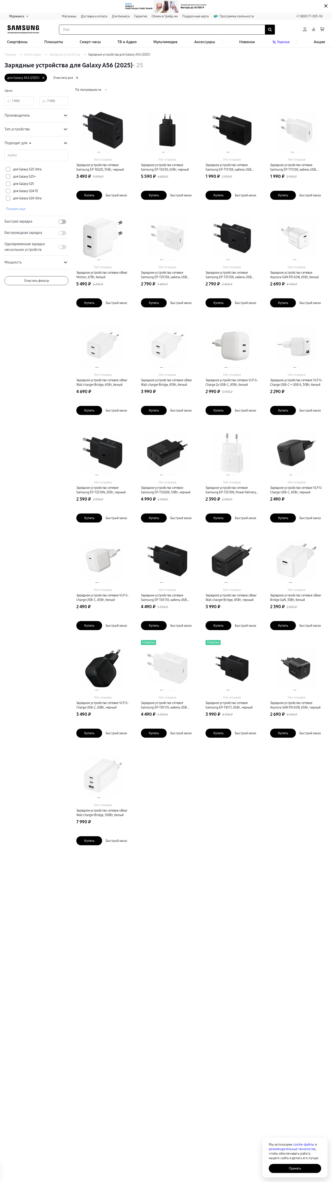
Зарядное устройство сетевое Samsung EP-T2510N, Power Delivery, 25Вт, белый (231, 490)
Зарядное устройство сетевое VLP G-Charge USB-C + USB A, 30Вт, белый (296, 382)
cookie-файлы (303, 1144)
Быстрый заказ (116, 195)
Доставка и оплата (94, 16)
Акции (319, 42)
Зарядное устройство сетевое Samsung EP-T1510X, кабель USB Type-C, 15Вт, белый (293, 167)
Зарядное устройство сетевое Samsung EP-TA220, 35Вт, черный (100, 167)
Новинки (247, 42)
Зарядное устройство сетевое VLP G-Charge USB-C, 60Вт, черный (102, 705)
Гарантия (140, 16)
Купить (89, 195)
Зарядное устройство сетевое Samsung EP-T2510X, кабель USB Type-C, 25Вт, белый (164, 275)
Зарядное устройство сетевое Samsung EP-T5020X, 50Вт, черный (165, 490)
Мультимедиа (165, 42)
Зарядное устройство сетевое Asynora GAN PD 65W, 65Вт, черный (295, 705)
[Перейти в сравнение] (313, 29)
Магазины (69, 16)
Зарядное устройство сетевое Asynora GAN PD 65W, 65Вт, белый (294, 275)
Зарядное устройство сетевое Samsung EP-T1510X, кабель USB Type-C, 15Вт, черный (228, 167)
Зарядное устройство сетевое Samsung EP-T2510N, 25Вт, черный (101, 490)
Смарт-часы (90, 42)
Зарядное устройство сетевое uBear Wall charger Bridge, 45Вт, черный (231, 597)
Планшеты (53, 42)
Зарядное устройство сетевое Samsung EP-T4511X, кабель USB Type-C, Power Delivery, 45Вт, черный (167, 597)
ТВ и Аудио (127, 42)
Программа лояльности (237, 16)
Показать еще (16, 209)
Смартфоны (17, 42)
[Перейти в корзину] (322, 29)
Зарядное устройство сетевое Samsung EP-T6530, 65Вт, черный (165, 167)
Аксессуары (204, 42)
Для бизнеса (121, 16)
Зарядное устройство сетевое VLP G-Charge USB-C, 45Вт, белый (102, 597)
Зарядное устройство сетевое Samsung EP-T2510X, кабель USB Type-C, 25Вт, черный (229, 275)
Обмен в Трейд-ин (165, 16)
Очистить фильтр (36, 281)
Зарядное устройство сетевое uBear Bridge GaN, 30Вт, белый (295, 597)
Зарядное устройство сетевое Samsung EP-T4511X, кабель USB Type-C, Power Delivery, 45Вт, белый (166, 705)
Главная (10, 54)
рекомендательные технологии (292, 1149)
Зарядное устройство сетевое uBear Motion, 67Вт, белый (101, 275)
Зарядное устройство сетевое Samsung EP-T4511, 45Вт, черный (229, 705)
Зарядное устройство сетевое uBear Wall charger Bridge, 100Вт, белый (101, 812)
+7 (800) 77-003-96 (309, 16)
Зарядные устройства (64, 54)
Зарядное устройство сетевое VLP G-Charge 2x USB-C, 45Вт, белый (232, 382)
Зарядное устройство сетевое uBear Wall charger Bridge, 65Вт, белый (101, 382)
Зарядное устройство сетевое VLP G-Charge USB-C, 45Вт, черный (296, 490)
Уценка (283, 42)
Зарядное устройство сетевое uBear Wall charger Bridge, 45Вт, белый (166, 382)
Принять (295, 1168)
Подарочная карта (195, 16)
